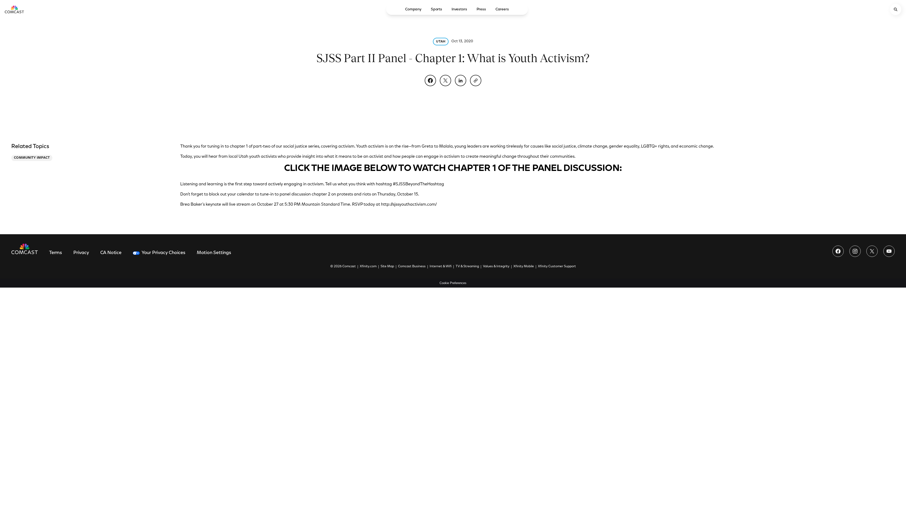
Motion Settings (214, 253)
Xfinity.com (368, 266)
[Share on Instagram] (855, 251)
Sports (436, 9)
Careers (502, 9)
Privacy (81, 253)
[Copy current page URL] (475, 80)
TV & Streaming (467, 266)
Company (413, 9)
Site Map (387, 266)
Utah (440, 41)
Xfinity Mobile (523, 266)
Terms (55, 253)
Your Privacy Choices (163, 253)
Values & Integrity (496, 266)
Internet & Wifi (441, 266)
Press (481, 9)
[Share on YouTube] (889, 251)
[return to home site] (14, 9)
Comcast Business (412, 266)
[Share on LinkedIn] (460, 80)
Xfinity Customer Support (557, 266)
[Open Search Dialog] (895, 9)
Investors (459, 9)
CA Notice (111, 253)
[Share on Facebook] (430, 80)
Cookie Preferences (453, 283)
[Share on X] (445, 80)
